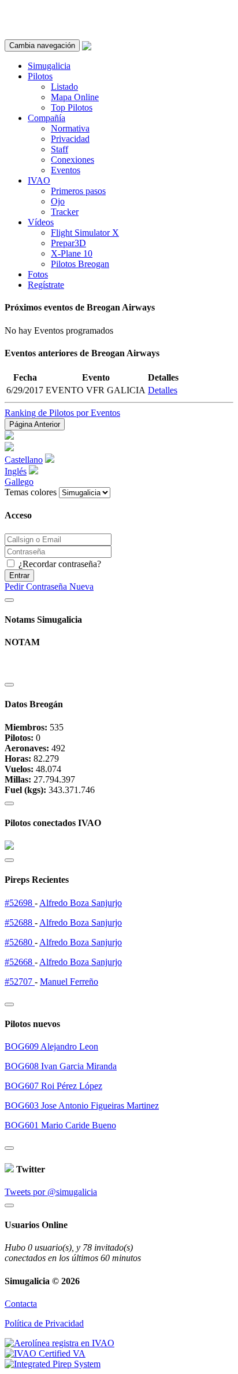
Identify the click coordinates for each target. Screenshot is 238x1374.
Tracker (65, 212)
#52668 (20, 962)
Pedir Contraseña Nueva (49, 586)
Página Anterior (34, 424)
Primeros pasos (78, 191)
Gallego (19, 482)
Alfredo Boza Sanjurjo (80, 903)
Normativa (70, 128)
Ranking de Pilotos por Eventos (62, 413)
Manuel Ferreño (69, 981)
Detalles (162, 390)
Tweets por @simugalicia (51, 1192)
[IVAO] (45, 1353)
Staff (59, 149)
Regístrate (46, 285)
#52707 (20, 981)
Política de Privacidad (44, 1323)
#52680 (20, 942)
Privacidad (70, 139)
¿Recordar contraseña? (58, 564)
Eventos (65, 170)
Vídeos (41, 222)
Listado (64, 87)
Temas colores (31, 492)
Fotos (38, 274)
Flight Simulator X (85, 232)
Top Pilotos (71, 107)
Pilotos (40, 76)
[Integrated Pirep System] (53, 1364)
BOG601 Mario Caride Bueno (60, 1125)
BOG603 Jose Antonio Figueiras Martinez (82, 1105)
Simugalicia (49, 66)
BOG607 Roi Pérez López (53, 1086)
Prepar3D (68, 243)
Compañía (46, 118)
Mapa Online (75, 97)
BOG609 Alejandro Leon (51, 1046)
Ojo (58, 201)
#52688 (20, 922)
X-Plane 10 (71, 253)
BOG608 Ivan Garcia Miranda (61, 1066)
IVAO (39, 180)
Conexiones (72, 160)
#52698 (20, 903)
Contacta (21, 1304)
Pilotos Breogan (80, 264)
